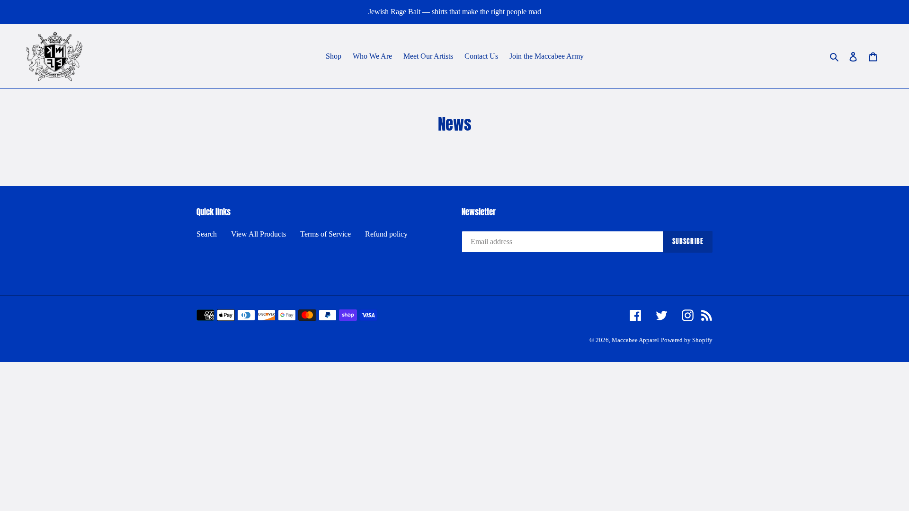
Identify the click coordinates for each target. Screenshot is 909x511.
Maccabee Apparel (635, 340)
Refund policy (386, 234)
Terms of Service (325, 234)
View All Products (258, 234)
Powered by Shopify (687, 340)
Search (206, 234)
